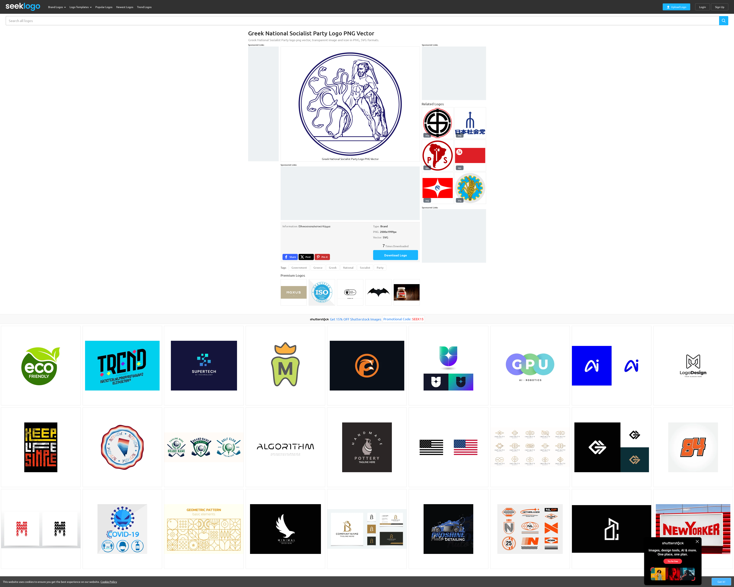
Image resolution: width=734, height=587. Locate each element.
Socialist (365, 267)
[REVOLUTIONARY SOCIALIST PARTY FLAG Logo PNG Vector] (470, 155)
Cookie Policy (109, 581)
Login (702, 7)
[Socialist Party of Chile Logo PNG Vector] (438, 155)
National (348, 267)
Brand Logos (55, 7)
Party (380, 267)
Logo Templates (79, 7)
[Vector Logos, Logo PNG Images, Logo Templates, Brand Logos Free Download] (23, 7)
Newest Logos (124, 7)
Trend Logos (144, 7)
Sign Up (719, 7)
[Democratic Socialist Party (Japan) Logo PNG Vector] (438, 188)
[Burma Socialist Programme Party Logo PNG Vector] (470, 188)
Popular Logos (103, 7)
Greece (317, 267)
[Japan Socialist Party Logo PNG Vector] (470, 123)
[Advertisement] (263, 103)
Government (299, 267)
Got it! (721, 581)
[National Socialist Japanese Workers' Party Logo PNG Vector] (438, 123)
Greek (333, 267)
